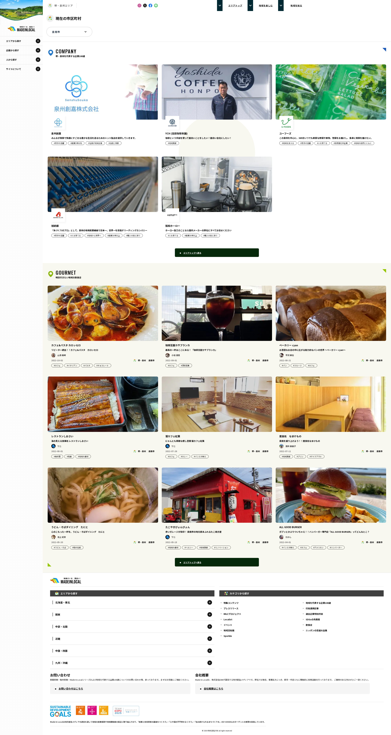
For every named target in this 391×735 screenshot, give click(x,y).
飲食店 (309, 624)
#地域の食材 (83, 456)
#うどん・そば (60, 547)
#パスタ (87, 365)
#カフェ (57, 365)
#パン (284, 365)
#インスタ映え (200, 456)
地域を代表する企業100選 (318, 602)
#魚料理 (57, 456)
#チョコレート (103, 365)
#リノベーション (221, 547)
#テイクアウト (316, 456)
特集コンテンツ (231, 602)
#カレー (184, 456)
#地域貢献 (286, 456)
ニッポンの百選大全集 (316, 630)
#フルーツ (297, 365)
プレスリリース (231, 608)
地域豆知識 (229, 630)
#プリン (300, 456)
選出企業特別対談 (314, 613)
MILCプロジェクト (232, 613)
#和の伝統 (76, 547)
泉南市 (151, 360)
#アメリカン (318, 547)
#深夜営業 (185, 365)
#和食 (69, 456)
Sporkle (228, 635)
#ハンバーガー (336, 547)
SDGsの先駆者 (313, 619)
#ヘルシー (189, 547)
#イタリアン (72, 365)
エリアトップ (235, 5)
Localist (228, 619)
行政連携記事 (312, 608)
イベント (228, 624)
